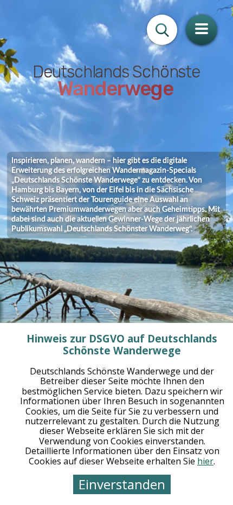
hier (205, 461)
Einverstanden (122, 484)
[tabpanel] (116, 252)
